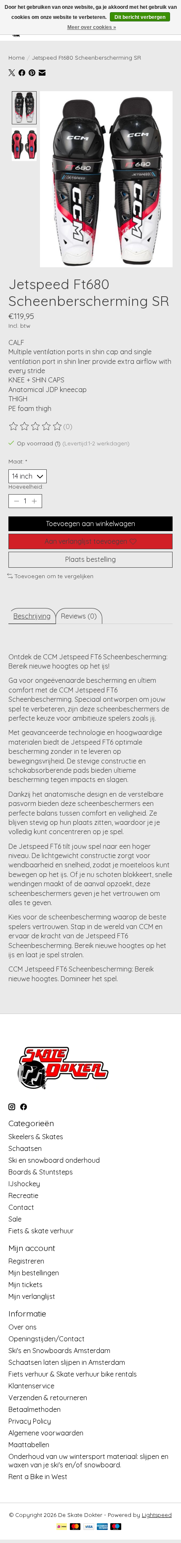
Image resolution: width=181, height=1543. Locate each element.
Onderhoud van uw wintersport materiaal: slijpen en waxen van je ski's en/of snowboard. (88, 1460)
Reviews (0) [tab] (79, 616)
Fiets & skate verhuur (41, 1231)
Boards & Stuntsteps (40, 1172)
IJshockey (24, 1184)
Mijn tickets (25, 1284)
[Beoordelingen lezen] (35, 426)
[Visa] (88, 1527)
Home (16, 57)
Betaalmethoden (34, 1409)
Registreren (26, 1261)
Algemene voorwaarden (45, 1433)
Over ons (22, 1327)
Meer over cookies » (91, 27)
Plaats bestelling (90, 559)
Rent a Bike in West (37, 1476)
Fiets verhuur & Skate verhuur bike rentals (72, 1374)
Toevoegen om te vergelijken (54, 576)
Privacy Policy (29, 1421)
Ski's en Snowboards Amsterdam (59, 1350)
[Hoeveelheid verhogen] (34, 501)
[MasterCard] (75, 1527)
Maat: (17, 461)
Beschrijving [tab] (32, 616)
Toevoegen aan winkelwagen (90, 523)
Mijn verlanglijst (31, 1296)
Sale (14, 1219)
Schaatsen (25, 1148)
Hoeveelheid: (25, 486)
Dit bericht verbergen (139, 17)
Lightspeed (157, 1514)
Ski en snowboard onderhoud (54, 1160)
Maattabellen (28, 1444)
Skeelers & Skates (35, 1136)
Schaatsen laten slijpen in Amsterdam (66, 1362)
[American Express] (102, 1527)
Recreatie (23, 1195)
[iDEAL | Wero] (61, 1527)
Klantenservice (31, 1386)
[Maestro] (115, 1527)
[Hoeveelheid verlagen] (16, 501)
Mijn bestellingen (33, 1273)
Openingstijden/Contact (46, 1339)
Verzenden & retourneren (47, 1397)
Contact (21, 1207)
